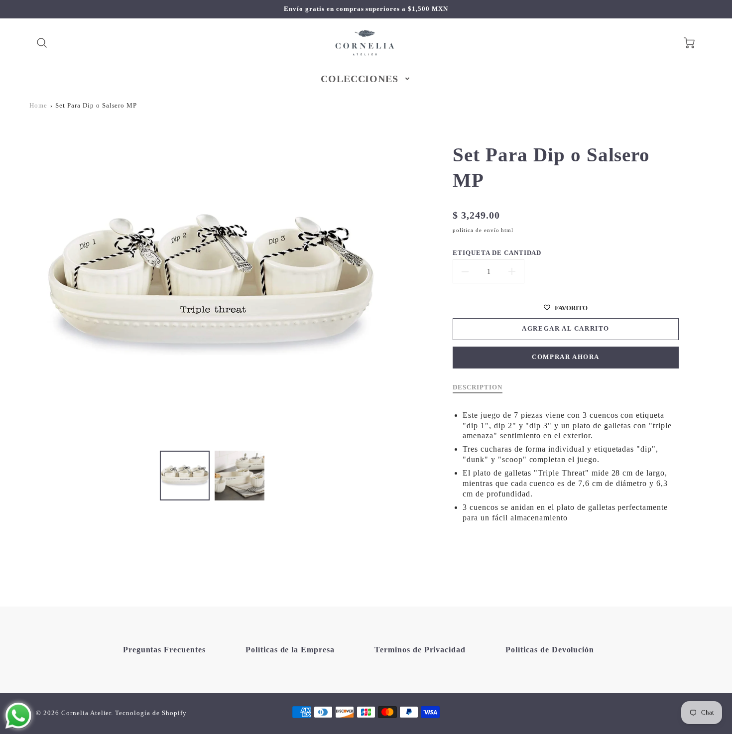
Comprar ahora (566, 357)
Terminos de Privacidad (420, 649)
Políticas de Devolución (549, 649)
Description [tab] (477, 387)
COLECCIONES (360, 78)
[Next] (399, 284)
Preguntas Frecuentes (164, 649)
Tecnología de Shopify (150, 713)
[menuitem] (366, 79)
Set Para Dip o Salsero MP (96, 105)
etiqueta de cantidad (497, 252)
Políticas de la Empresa (290, 649)
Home (38, 105)
